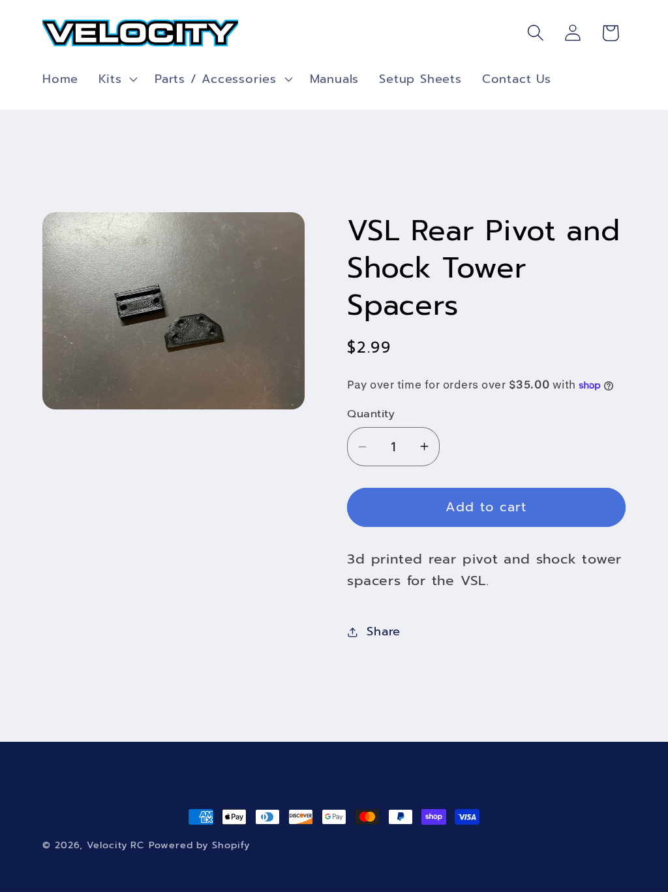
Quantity (371, 413)
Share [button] (384, 631)
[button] (117, 79)
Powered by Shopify (199, 845)
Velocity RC (115, 845)
